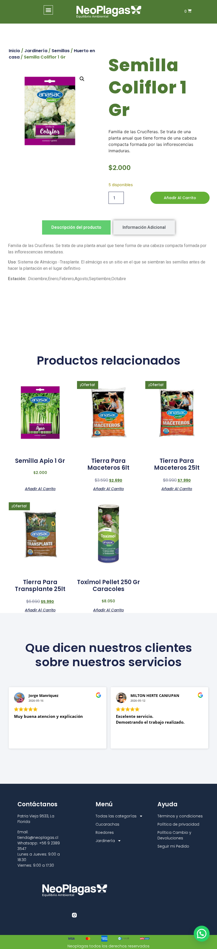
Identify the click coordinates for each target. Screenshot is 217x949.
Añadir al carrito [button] (40, 488)
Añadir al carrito (180, 197)
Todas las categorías (116, 816)
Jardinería (35, 51)
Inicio (14, 51)
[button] (48, 10)
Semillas (61, 51)
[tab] (76, 227)
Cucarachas (107, 824)
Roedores (105, 832)
